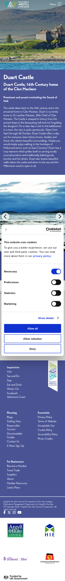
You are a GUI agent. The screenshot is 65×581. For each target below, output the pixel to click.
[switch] (56, 282)
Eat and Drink (14, 385)
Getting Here (14, 421)
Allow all (32, 328)
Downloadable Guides (14, 435)
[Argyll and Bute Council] (15, 530)
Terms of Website (47, 421)
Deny (32, 348)
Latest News (13, 487)
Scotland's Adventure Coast (16, 395)
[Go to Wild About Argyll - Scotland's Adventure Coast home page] (16, 4)
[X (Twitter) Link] (9, 513)
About (10, 479)
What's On (13, 389)
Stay (9, 380)
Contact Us (13, 441)
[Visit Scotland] (15, 558)
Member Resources (17, 483)
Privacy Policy (45, 417)
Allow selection (32, 338)
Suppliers (12, 474)
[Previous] (5, 216)
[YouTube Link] (19, 513)
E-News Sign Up (15, 446)
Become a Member (17, 466)
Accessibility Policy (48, 434)
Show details (46, 317)
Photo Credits (45, 438)
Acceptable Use (46, 425)
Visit (9, 371)
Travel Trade (13, 470)
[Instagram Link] (14, 513)
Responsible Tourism (13, 427)
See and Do (13, 376)
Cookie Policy (45, 430)
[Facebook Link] (4, 513)
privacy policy (42, 255)
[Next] (59, 216)
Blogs (10, 417)
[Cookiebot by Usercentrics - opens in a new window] (46, 230)
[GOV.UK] (15, 577)
